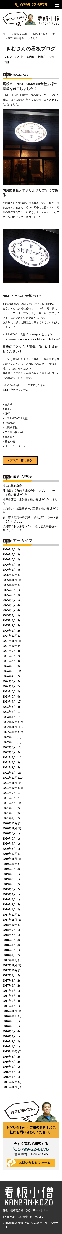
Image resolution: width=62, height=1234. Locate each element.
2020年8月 (9, 833)
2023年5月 (9, 696)
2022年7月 (9, 747)
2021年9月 (9, 792)
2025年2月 (9, 625)
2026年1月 (9, 569)
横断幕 (42, 56)
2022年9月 (9, 737)
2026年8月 (9, 549)
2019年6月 (9, 884)
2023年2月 (9, 711)
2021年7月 (9, 803)
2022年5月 (9, 752)
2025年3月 (9, 620)
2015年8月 (9, 1056)
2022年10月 (10, 732)
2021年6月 (9, 808)
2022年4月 (9, 757)
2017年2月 (9, 1000)
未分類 (19, 56)
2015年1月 (9, 1076)
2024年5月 (9, 671)
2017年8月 (9, 980)
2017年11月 (10, 965)
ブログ (8, 56)
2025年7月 (9, 600)
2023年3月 (9, 706)
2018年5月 (9, 940)
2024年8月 (9, 656)
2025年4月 (9, 615)
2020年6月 (9, 838)
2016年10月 (10, 1016)
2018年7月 (9, 934)
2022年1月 (9, 772)
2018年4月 (9, 945)
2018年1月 (9, 955)
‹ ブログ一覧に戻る (20, 460)
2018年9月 (9, 929)
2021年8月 (9, 798)
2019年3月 (9, 899)
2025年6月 (9, 605)
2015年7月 (9, 1061)
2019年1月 (9, 909)
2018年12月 (10, 914)
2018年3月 (9, 950)
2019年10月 (10, 863)
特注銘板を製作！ (14, 485)
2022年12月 (10, 721)
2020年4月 (9, 843)
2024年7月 (9, 661)
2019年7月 (9, 879)
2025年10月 (10, 584)
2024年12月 (10, 635)
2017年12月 (10, 960)
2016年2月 (9, 1041)
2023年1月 (9, 716)
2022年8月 (9, 742)
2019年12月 (10, 853)
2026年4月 (9, 564)
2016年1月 (9, 1046)
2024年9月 (9, 650)
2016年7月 (9, 1031)
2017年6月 (9, 985)
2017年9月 (9, 975)
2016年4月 (9, 1036)
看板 (51, 56)
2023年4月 (9, 701)
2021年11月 (10, 782)
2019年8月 (9, 874)
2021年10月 (10, 787)
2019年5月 (9, 889)
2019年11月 (10, 858)
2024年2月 (9, 686)
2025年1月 (9, 630)
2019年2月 (9, 904)
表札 (6, 62)
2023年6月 (9, 691)
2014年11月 (10, 1087)
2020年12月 (10, 823)
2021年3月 (9, 813)
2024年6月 (9, 666)
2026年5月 (9, 559)
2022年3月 (9, 762)
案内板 (30, 56)
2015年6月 (9, 1066)
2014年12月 (10, 1082)
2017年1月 (9, 1005)
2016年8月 (9, 1026)
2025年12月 (10, 574)
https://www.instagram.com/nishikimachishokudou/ (31, 339)
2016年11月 (10, 1010)
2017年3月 (9, 995)
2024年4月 (9, 676)
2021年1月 (9, 818)
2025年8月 (9, 595)
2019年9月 (9, 868)
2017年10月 (10, 970)
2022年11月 (10, 726)
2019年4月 (9, 894)
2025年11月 (10, 579)
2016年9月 (9, 1021)
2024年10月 (10, 645)
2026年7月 (9, 554)
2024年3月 (9, 681)
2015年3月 (9, 1071)
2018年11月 (10, 919)
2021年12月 (10, 777)
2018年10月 (10, 924)
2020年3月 (9, 848)
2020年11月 (10, 828)
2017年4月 (9, 990)
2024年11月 (10, 640)
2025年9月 (9, 590)
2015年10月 (10, 1051)
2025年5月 (9, 610)
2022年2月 (9, 767)
